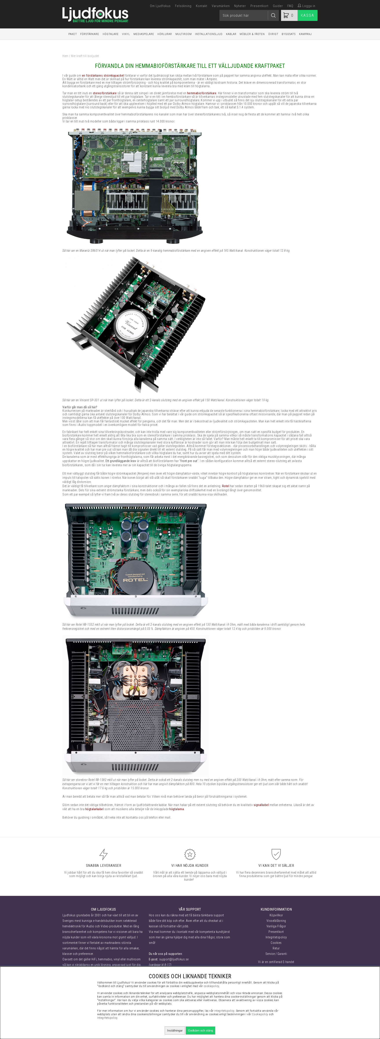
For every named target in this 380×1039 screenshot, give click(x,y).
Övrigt (273, 34)
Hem (65, 56)
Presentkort (259, 6)
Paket (72, 34)
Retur (276, 948)
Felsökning (183, 6)
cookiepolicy (211, 986)
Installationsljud (209, 34)
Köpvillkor (276, 915)
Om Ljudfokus (160, 6)
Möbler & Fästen (252, 34)
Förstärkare (89, 34)
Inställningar (175, 1030)
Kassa (307, 15)
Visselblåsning (276, 921)
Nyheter (240, 6)
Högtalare (111, 34)
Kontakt (201, 6)
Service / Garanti (276, 954)
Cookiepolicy (260, 1014)
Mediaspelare (143, 34)
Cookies (276, 943)
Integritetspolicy (276, 937)
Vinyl (126, 34)
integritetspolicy (224, 1010)
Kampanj (305, 34)
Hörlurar (164, 34)
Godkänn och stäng (200, 1030)
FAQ (290, 6)
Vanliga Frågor (276, 926)
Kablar (231, 34)
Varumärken (221, 6)
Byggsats (289, 34)
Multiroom (183, 34)
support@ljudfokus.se (174, 959)
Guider (278, 6)
